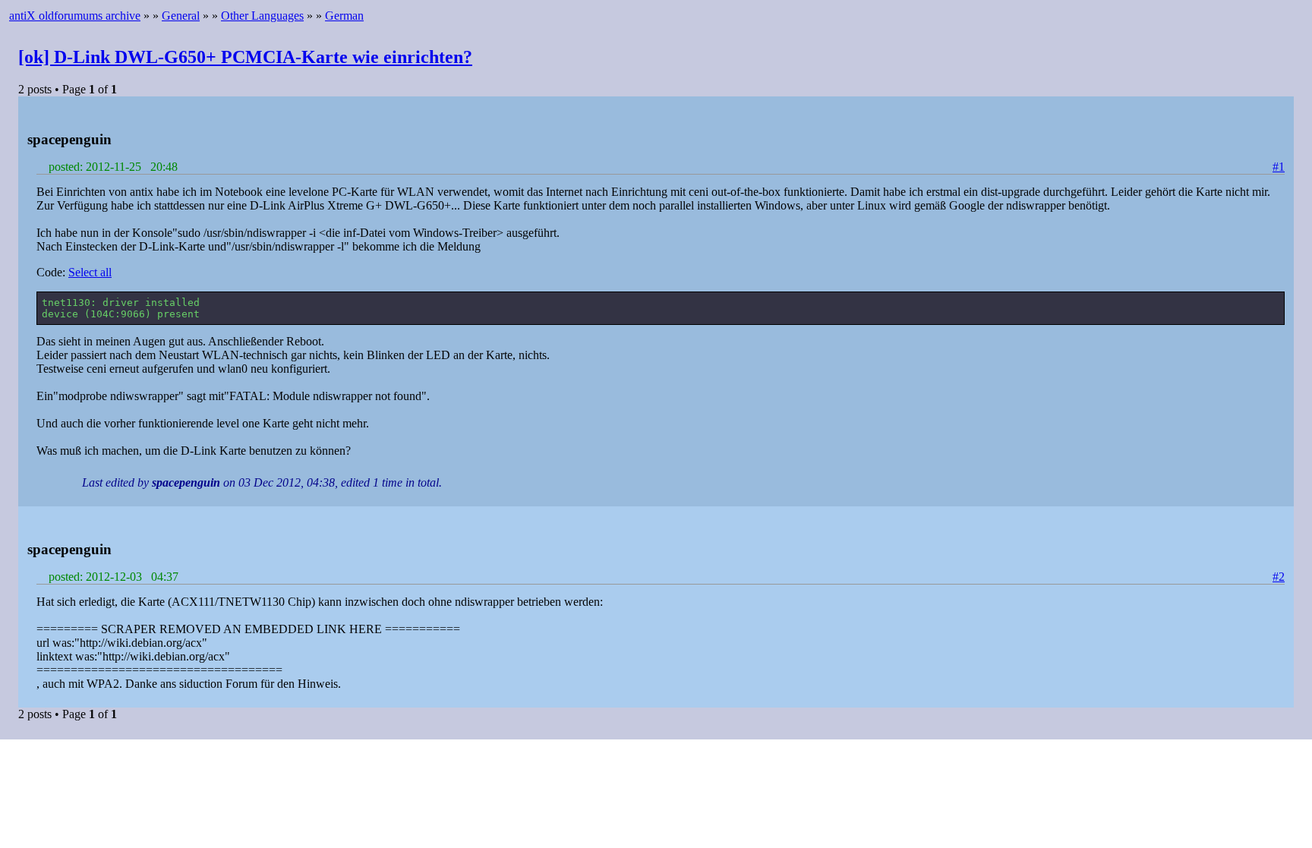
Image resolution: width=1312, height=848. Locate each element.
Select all (90, 272)
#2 (1279, 576)
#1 (1279, 166)
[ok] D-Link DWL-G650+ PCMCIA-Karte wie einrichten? (245, 57)
